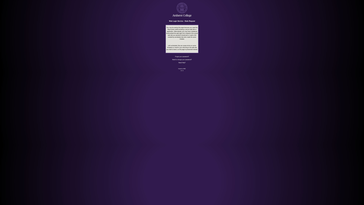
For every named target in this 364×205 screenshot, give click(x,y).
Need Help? (182, 62)
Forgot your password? (182, 56)
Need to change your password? (182, 59)
